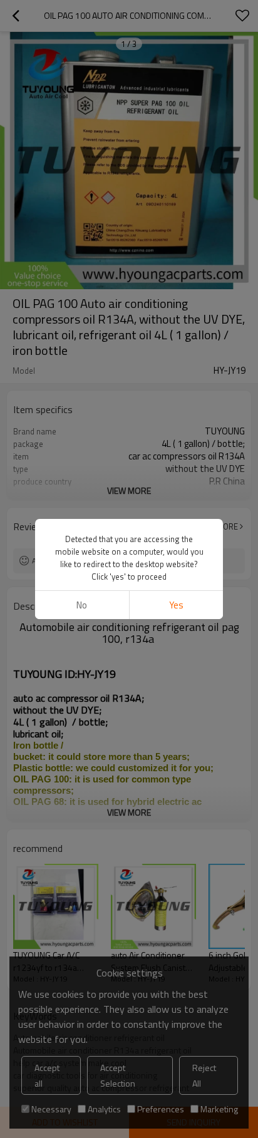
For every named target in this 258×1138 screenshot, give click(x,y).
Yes (176, 605)
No (81, 605)
